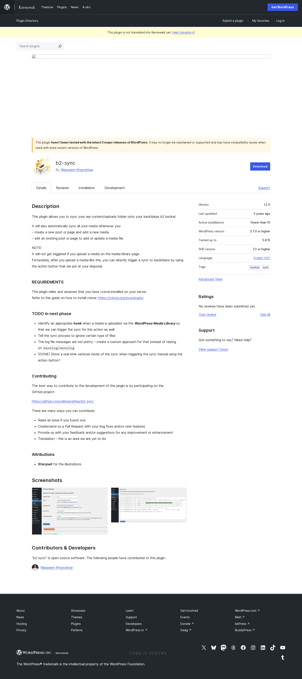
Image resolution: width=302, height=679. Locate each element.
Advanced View (210, 279)
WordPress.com (247, 610)
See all (265, 314)
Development (115, 188)
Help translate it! (183, 32)
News (20, 617)
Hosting (21, 623)
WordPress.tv (137, 630)
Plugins (76, 623)
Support (264, 188)
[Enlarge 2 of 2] (181, 493)
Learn (129, 610)
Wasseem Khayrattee (77, 170)
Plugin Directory (27, 20)
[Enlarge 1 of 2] (102, 493)
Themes (76, 617)
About (20, 610)
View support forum (213, 349)
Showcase (78, 610)
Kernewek (62, 653)
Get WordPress (282, 7)
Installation (86, 188)
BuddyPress (245, 630)
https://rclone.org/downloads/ (121, 298)
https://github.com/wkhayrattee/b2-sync (63, 401)
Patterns (77, 630)
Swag (185, 630)
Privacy (21, 630)
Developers (134, 623)
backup (254, 267)
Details (41, 188)
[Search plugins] (60, 46)
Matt (240, 617)
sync (266, 267)
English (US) (262, 258)
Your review (207, 314)
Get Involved (189, 610)
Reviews (62, 188)
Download (260, 166)
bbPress (242, 623)
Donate (187, 623)
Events (185, 617)
